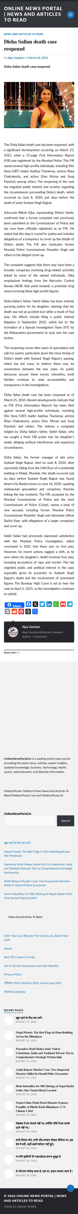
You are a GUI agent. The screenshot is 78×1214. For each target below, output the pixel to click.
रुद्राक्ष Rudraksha (14, 991)
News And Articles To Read (24, 34)
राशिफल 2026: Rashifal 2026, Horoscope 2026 (32, 983)
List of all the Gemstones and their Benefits (31, 965)
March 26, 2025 (38, 58)
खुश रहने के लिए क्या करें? (17, 843)
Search (65, 820)
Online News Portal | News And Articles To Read (33, 14)
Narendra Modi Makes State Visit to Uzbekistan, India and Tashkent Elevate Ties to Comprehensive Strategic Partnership (38, 868)
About (8, 948)
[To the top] (70, 1188)
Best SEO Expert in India (19, 957)
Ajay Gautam (16, 58)
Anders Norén (26, 1207)
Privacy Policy (13, 974)
